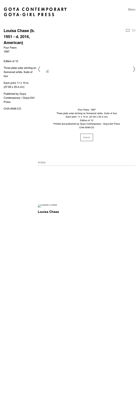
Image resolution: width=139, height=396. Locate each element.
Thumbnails (133, 30)
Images (127, 30)
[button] (39, 69)
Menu (131, 9)
